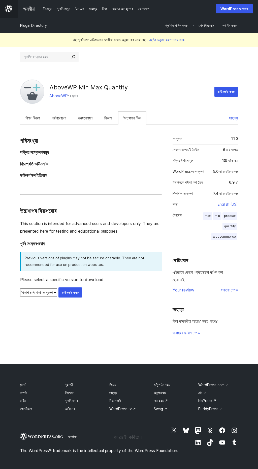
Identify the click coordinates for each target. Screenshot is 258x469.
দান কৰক (161, 401)
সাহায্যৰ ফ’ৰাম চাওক (186, 332)
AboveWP (58, 95)
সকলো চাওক (229, 289)
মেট (202, 393)
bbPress (207, 401)
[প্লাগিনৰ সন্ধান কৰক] (74, 57)
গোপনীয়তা (26, 409)
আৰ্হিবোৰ (70, 409)
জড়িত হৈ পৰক (162, 385)
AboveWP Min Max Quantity (88, 87)
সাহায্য (233, 117)
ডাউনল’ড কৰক (226, 91)
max (208, 216)
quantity (230, 226)
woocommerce (224, 236)
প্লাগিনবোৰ (71, 401)
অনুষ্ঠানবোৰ (160, 393)
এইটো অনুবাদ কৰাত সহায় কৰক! (167, 40)
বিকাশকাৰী (115, 401)
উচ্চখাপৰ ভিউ (132, 117)
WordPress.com (213, 385)
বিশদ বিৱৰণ (32, 117)
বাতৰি (23, 393)
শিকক (112, 385)
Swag (160, 409)
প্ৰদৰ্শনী (69, 385)
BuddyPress (210, 409)
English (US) (228, 204)
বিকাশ (108, 117)
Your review (183, 289)
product (230, 216)
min (217, 216)
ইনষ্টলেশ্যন (85, 117)
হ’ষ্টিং (23, 401)
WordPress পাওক (234, 9)
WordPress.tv (122, 409)
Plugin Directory (33, 25)
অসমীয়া (72, 437)
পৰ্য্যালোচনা (59, 117)
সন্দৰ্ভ (22, 385)
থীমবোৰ (69, 393)
